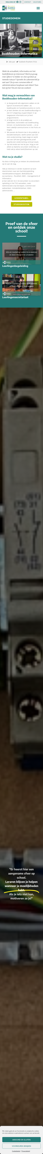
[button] (38, 8)
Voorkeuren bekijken (21, 1146)
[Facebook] (17, 1)
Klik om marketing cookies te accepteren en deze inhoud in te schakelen (21, 253)
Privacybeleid (25, 1151)
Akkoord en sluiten (21, 1140)
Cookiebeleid (16, 1151)
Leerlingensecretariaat (15, 297)
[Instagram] (20, 1)
